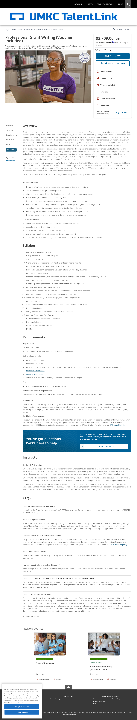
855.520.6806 (10, 160)
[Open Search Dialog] (128, 4)
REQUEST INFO (121, 113)
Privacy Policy (71, 714)
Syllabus (9, 130)
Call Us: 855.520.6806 (122, 29)
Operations (29, 29)
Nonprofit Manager (45, 663)
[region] (22, 701)
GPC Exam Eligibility (117, 425)
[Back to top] (68, 696)
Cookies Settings (22, 712)
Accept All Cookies (22, 707)
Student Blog (116, 699)
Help (94, 703)
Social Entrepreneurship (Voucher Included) (101, 668)
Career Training (55, 699)
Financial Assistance (99, 701)
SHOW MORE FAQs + (31, 616)
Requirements (11, 135)
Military (95, 699)
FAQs (8, 144)
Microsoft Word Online (35, 371)
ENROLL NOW (113, 56)
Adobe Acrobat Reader (35, 374)
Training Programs (17, 29)
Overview (9, 126)
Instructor (10, 140)
